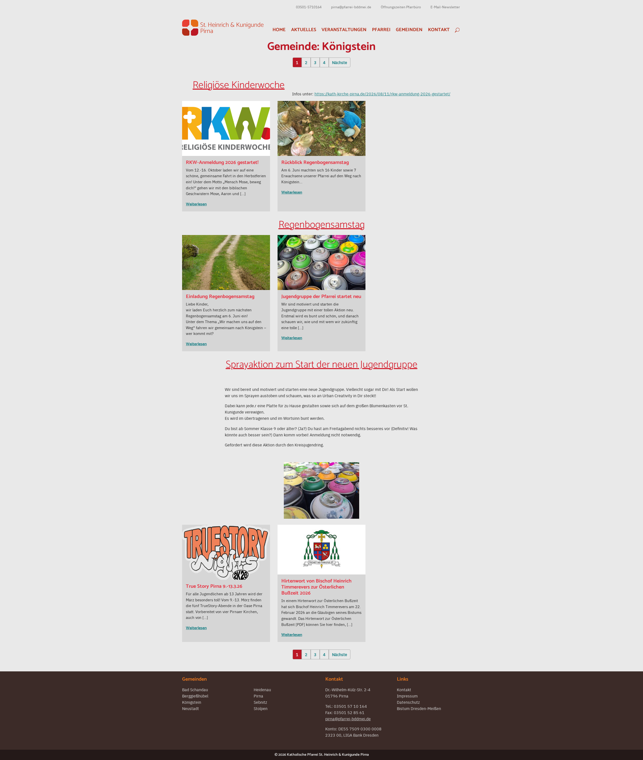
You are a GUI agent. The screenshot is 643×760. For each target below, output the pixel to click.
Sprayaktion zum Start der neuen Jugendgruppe (321, 365)
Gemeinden (409, 30)
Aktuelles (303, 30)
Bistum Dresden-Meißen (419, 708)
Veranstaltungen (344, 30)
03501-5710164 (309, 6)
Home (279, 30)
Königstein (191, 702)
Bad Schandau (195, 689)
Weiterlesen (196, 204)
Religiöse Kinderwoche (239, 85)
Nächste (339, 62)
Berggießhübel (195, 695)
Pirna (258, 695)
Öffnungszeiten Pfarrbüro (401, 6)
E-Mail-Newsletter (445, 6)
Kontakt (439, 30)
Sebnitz (260, 702)
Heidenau (262, 689)
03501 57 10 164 (350, 706)
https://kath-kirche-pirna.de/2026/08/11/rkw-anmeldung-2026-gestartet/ (382, 93)
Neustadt (190, 708)
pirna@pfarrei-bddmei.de (351, 6)
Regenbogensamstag (322, 225)
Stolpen (260, 708)
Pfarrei (381, 30)
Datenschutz (408, 702)
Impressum (407, 695)
